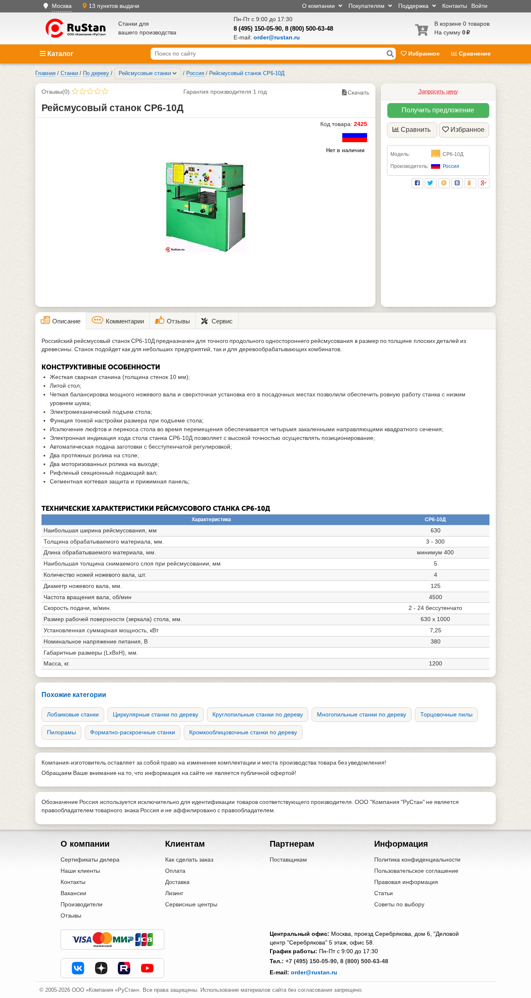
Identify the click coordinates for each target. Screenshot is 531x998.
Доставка (177, 882)
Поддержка (414, 5)
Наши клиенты (80, 870)
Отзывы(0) (55, 91)
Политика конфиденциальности (417, 859)
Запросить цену (438, 91)
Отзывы (71, 915)
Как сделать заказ (189, 859)
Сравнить (416, 129)
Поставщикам (288, 859)
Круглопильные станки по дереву (257, 714)
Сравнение (474, 53)
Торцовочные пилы (446, 714)
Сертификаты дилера (90, 859)
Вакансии (73, 893)
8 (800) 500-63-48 (309, 28)
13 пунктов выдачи (114, 5)
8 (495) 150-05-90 (258, 28)
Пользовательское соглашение (416, 870)
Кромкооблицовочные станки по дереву (243, 732)
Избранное (424, 53)
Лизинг (174, 893)
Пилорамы (61, 732)
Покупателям (367, 5)
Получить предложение (438, 110)
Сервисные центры (191, 904)
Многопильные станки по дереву (361, 714)
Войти (479, 5)
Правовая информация (406, 882)
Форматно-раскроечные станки (132, 732)
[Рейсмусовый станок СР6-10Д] (205, 207)
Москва (62, 5)
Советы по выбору (399, 904)
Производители (81, 904)
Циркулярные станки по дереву (155, 714)
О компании (319, 5)
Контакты (454, 5)
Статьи (383, 893)
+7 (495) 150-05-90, (312, 961)
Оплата (175, 870)
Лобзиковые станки (73, 714)
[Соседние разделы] (175, 73)
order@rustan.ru (314, 972)
